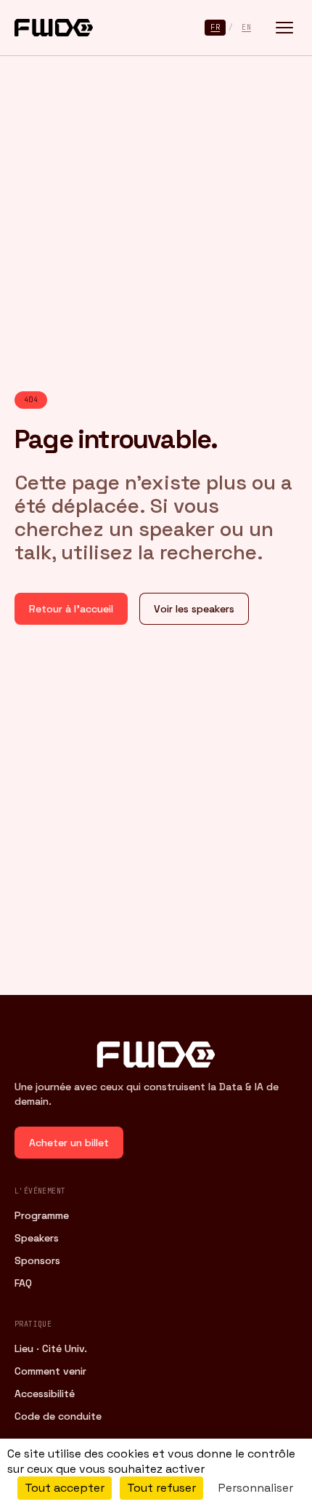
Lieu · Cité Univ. (51, 1348)
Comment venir (50, 1371)
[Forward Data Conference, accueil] (54, 27)
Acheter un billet (69, 1142)
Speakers (37, 1237)
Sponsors (37, 1260)
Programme (42, 1215)
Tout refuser (161, 1487)
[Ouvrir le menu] (284, 28)
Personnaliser (255, 1487)
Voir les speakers (194, 608)
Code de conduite (58, 1416)
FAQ (23, 1283)
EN (246, 27)
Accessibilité (45, 1393)
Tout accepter (64, 1487)
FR (215, 27)
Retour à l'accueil (71, 608)
